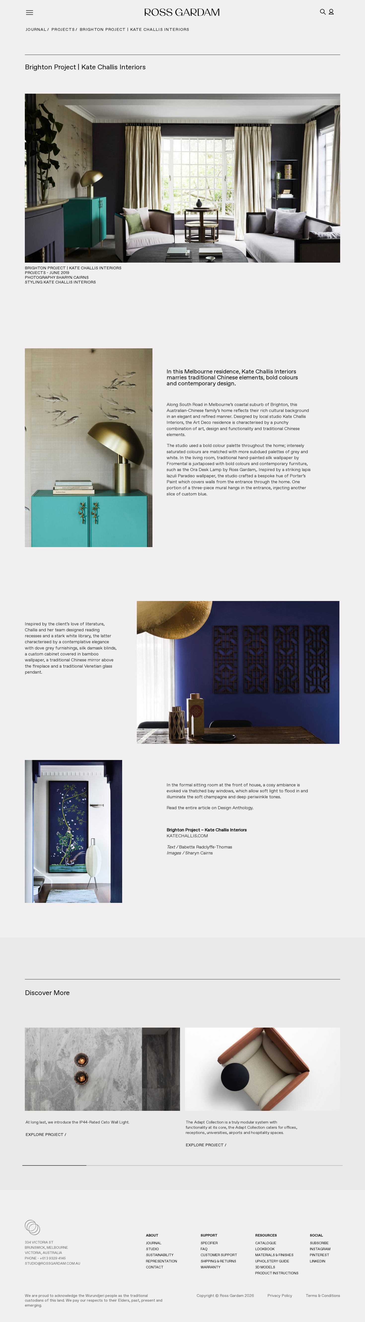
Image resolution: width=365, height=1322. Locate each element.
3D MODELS (265, 1267)
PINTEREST (319, 1255)
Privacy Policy (279, 1296)
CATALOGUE (265, 1243)
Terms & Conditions (323, 1296)
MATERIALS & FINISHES (274, 1255)
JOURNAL (36, 30)
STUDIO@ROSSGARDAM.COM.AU (52, 1263)
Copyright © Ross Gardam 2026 (225, 1296)
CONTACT (154, 1267)
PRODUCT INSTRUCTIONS (276, 1273)
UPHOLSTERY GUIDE (272, 1261)
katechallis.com (187, 836)
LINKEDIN (317, 1261)
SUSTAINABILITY (160, 1255)
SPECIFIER (209, 1243)
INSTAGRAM (320, 1249)
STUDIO (152, 1249)
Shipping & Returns (218, 1261)
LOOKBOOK (265, 1249)
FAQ (204, 1249)
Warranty (210, 1267)
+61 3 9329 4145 (53, 1258)
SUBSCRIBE (319, 1243)
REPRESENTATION (161, 1261)
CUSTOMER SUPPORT (219, 1255)
